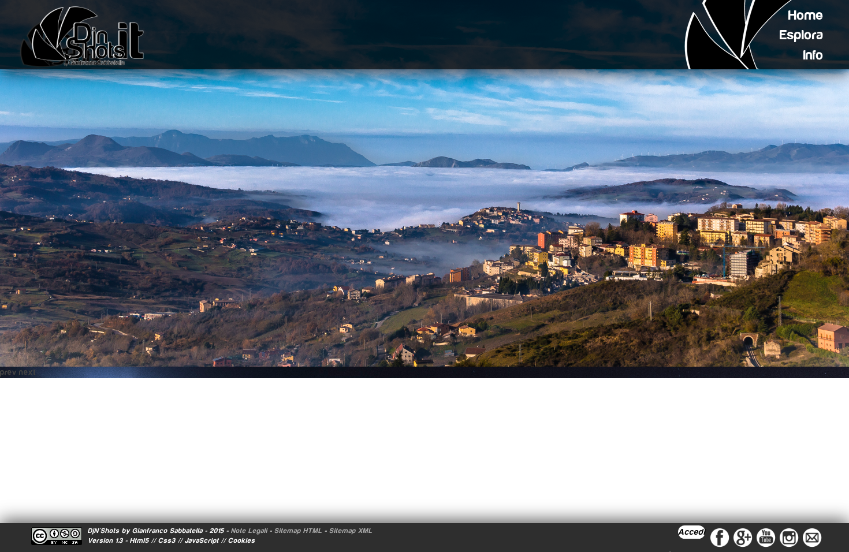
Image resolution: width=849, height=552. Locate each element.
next (27, 372)
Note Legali (249, 531)
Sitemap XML (351, 531)
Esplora (802, 35)
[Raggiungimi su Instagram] (788, 537)
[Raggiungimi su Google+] (742, 537)
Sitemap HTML (298, 531)
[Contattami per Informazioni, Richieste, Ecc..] (812, 537)
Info (813, 55)
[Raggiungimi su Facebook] (719, 537)
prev (8, 372)
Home (806, 15)
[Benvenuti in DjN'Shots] (87, 36)
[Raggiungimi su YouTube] (765, 537)
